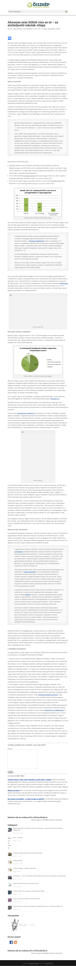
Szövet (58, 29)
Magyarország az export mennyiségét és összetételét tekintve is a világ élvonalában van (38, 906)
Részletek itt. (55, 399)
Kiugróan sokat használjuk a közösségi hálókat (26, 898)
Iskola (45, 29)
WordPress (49, 963)
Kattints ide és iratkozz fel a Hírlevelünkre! (27, 817)
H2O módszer (18, 552)
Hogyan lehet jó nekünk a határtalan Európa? (26, 883)
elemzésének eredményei (26, 413)
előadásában (64, 283)
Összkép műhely (17, 860)
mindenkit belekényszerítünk (48, 695)
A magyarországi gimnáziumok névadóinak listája (27, 853)
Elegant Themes (33, 963)
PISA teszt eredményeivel (36, 241)
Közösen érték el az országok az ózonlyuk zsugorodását (29, 891)
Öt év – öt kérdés (17, 837)
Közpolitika (51, 29)
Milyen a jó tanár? (14, 790)
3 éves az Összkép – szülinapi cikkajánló (24, 868)
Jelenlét (27, 594)
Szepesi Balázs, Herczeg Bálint (23, 29)
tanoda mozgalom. (30, 572)
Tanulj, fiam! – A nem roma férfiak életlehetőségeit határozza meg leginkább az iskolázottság (39, 876)
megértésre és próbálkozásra (54, 710)
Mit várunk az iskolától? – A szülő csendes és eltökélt (26, 799)
